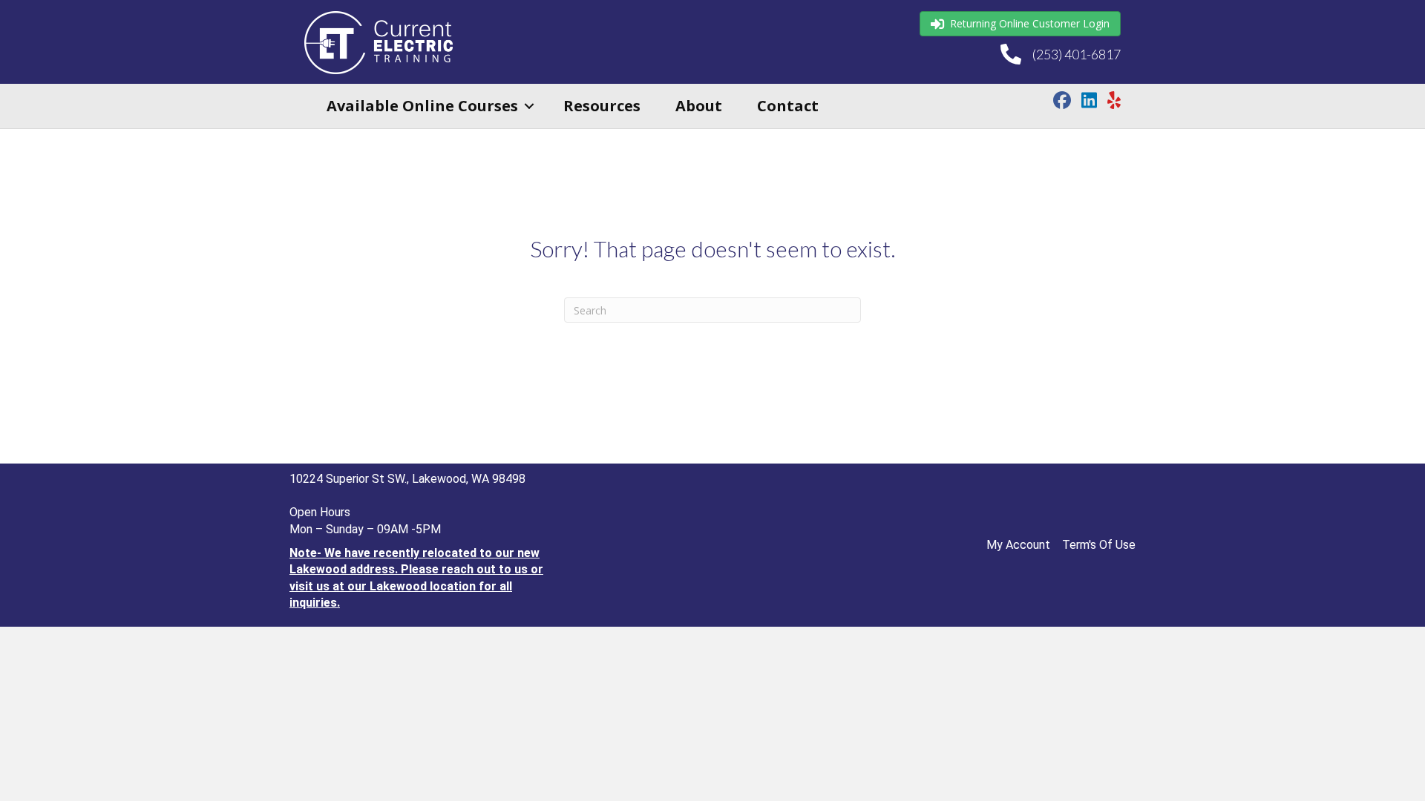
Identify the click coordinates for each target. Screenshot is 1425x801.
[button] (529, 106)
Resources (602, 106)
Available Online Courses (422, 106)
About (698, 106)
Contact (788, 106)
